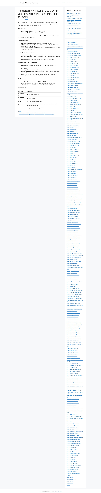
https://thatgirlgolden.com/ (73, 403)
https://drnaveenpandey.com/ (74, 338)
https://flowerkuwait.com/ (73, 67)
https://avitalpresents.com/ (73, 249)
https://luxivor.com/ (71, 59)
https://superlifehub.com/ (73, 399)
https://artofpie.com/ (72, 157)
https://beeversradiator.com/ (73, 53)
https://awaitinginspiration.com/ (74, 137)
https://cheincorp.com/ (72, 263)
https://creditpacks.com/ (72, 87)
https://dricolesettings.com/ (73, 238)
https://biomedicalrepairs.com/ (74, 55)
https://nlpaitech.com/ (72, 356)
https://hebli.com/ (71, 75)
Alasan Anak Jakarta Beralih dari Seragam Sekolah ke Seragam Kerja (74, 28)
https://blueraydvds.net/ (72, 330)
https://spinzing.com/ (72, 197)
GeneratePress (58, 491)
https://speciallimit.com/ (72, 414)
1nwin (68, 485)
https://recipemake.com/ (72, 363)
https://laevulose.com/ (72, 463)
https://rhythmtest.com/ (72, 85)
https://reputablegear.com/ (73, 275)
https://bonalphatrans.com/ (73, 210)
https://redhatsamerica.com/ (73, 441)
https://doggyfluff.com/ (72, 222)
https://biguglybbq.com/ (72, 208)
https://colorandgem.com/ (73, 435)
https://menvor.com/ (71, 179)
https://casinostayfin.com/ (73, 108)
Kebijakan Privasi (70, 2)
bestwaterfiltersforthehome (28, 3)
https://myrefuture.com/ (72, 216)
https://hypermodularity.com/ (73, 69)
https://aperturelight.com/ (73, 77)
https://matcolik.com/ (72, 447)
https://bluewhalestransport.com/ (75, 255)
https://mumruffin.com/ (72, 455)
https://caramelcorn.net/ (72, 433)
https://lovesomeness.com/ (73, 453)
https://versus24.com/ (72, 449)
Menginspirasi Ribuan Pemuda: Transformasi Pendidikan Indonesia (74, 15)
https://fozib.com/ (71, 239)
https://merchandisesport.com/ (74, 198)
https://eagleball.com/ (72, 91)
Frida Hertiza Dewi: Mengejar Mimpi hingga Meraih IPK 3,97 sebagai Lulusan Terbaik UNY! (36, 114)
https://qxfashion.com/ (72, 183)
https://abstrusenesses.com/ (73, 473)
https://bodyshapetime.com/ (73, 143)
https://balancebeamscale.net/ (74, 326)
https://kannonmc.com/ (72, 348)
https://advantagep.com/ (72, 125)
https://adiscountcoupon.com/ (74, 98)
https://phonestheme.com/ (73, 467)
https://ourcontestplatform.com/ (74, 416)
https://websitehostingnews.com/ (75, 409)
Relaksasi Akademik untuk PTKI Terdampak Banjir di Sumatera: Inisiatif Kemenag (74, 20)
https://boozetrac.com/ (72, 65)
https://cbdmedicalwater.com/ (74, 261)
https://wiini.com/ (71, 106)
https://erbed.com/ (71, 121)
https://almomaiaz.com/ (72, 384)
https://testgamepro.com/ (73, 315)
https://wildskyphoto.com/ (73, 200)
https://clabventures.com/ (73, 145)
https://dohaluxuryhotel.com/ (73, 336)
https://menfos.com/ (71, 177)
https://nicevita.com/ (72, 42)
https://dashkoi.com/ (72, 334)
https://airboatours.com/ (72, 373)
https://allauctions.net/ (72, 247)
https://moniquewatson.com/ (73, 193)
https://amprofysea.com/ (72, 423)
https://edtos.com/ (71, 147)
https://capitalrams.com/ (72, 133)
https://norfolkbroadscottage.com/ (75, 83)
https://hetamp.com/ (71, 167)
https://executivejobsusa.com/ (74, 342)
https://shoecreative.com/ (73, 73)
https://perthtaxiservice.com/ (73, 181)
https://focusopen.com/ (72, 131)
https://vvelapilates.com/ (72, 407)
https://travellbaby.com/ (72, 319)
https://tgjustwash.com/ (72, 401)
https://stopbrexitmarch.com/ (74, 443)
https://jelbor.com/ (71, 153)
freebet (68, 475)
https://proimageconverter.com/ (74, 309)
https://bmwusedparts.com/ (73, 141)
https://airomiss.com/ (72, 321)
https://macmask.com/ (72, 350)
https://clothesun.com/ (72, 110)
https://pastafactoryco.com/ (73, 358)
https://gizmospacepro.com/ (73, 228)
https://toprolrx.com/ (71, 405)
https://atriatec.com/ (71, 451)
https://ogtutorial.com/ (72, 367)
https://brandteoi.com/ (72, 163)
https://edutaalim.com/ (72, 71)
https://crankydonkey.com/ (73, 265)
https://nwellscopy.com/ (72, 230)
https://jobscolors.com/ (72, 234)
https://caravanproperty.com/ (74, 212)
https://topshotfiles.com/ (72, 317)
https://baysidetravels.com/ (73, 251)
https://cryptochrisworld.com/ (74, 112)
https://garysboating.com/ (73, 271)
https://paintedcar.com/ (72, 81)
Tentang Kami (79, 2)
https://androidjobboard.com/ (74, 390)
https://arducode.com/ (72, 185)
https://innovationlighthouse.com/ (75, 169)
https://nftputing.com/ (72, 354)
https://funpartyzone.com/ (73, 226)
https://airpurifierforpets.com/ (74, 104)
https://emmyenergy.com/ (73, 340)
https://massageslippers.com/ (74, 465)
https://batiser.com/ (71, 159)
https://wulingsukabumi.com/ (73, 202)
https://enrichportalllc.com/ (73, 149)
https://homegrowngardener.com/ (75, 437)
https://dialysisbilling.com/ (73, 102)
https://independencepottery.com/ (75, 114)
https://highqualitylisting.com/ (74, 292)
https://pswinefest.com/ (72, 469)
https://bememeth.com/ (72, 63)
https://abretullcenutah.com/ (73, 371)
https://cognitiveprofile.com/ (73, 332)
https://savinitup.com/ (72, 311)
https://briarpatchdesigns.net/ (74, 257)
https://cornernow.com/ (72, 100)
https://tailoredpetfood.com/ (73, 303)
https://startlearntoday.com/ (73, 313)
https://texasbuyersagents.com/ (74, 298)
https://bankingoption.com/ (73, 288)
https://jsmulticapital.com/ (73, 155)
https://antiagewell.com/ (72, 187)
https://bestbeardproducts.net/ (74, 253)
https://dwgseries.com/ (72, 429)
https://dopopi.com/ (71, 135)
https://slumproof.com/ (72, 471)
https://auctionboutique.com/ (73, 323)
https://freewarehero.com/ (73, 151)
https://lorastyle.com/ (72, 175)
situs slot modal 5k (71, 479)
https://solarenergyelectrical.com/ (75, 431)
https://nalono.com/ (71, 96)
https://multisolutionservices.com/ (75, 195)
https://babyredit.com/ (72, 139)
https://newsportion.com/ (73, 425)
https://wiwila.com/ (71, 286)
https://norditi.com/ (71, 457)
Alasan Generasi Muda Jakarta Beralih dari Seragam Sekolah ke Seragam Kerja (74, 33)
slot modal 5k (70, 477)
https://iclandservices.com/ (73, 191)
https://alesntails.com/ (72, 380)
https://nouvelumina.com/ (73, 277)
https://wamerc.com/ (72, 116)
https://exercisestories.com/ (73, 123)
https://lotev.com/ (71, 421)
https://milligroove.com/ (72, 44)
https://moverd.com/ (71, 129)
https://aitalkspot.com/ (72, 378)
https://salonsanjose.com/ (73, 57)
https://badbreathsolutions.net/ (74, 325)
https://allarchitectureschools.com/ (75, 382)
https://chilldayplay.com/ (72, 214)
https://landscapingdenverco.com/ (75, 46)
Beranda (58, 2)
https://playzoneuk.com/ (72, 284)
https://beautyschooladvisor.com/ (75, 290)
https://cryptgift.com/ (72, 461)
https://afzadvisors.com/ (72, 245)
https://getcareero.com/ (72, 427)
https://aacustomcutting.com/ (74, 369)
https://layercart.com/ (72, 279)
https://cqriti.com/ (71, 220)
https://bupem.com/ (71, 459)
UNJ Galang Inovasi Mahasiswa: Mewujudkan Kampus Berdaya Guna (32, 112)
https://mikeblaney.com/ (72, 352)
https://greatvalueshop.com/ (73, 439)
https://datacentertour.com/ (73, 89)
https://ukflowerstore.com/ (73, 445)
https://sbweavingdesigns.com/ (74, 294)
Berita (63, 2)
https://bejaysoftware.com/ (73, 328)
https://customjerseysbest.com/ (74, 236)
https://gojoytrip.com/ (72, 273)
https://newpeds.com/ (72, 259)
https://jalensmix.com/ (72, 232)
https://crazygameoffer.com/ (73, 218)
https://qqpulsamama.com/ (73, 61)
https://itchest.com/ (71, 171)
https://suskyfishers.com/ (73, 296)
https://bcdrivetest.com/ (72, 189)
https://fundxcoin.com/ (72, 51)
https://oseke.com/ (71, 241)
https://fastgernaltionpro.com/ (74, 224)
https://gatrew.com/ (71, 165)
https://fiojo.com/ (71, 79)
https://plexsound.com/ (72, 127)
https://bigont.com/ (71, 161)
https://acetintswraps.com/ (73, 243)
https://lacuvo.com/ (71, 173)
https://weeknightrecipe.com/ (74, 365)
